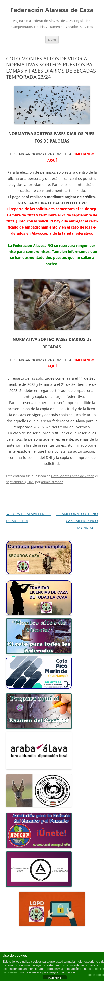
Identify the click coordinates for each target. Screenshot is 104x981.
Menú (52, 39)
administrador (52, 482)
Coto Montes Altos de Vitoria (72, 476)
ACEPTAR (54, 977)
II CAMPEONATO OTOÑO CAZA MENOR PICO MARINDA (77, 520)
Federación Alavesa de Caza (52, 10)
